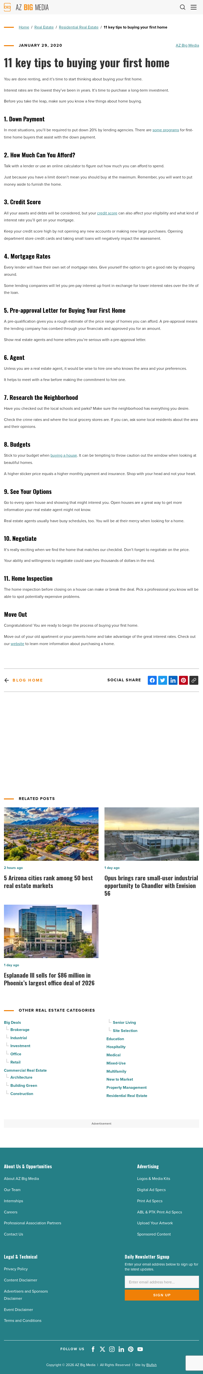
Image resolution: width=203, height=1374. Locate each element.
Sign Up (162, 1295)
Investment (20, 1046)
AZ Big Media (187, 45)
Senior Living (124, 1022)
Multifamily (116, 1071)
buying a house (64, 455)
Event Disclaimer (18, 1309)
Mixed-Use (116, 1063)
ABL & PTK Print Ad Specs (159, 1212)
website (17, 644)
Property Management (126, 1087)
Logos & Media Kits (153, 1178)
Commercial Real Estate (25, 1070)
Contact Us (13, 1234)
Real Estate (44, 27)
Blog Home (28, 680)
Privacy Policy (16, 1269)
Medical (113, 1055)
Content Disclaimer (20, 1280)
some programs (165, 130)
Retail (15, 1062)
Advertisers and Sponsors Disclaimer (26, 1294)
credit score (107, 213)
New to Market (119, 1079)
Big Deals (12, 1022)
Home (24, 27)
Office (15, 1054)
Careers (10, 1212)
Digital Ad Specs (151, 1190)
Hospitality (116, 1047)
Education (115, 1039)
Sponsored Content (154, 1234)
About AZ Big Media (21, 1178)
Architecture (21, 1077)
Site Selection (125, 1030)
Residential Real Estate (79, 27)
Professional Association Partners (32, 1223)
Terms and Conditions (22, 1320)
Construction (21, 1094)
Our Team (12, 1190)
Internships (13, 1201)
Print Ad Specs (149, 1201)
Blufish (151, 1365)
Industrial (18, 1038)
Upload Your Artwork (155, 1223)
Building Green (23, 1085)
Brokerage (19, 1029)
